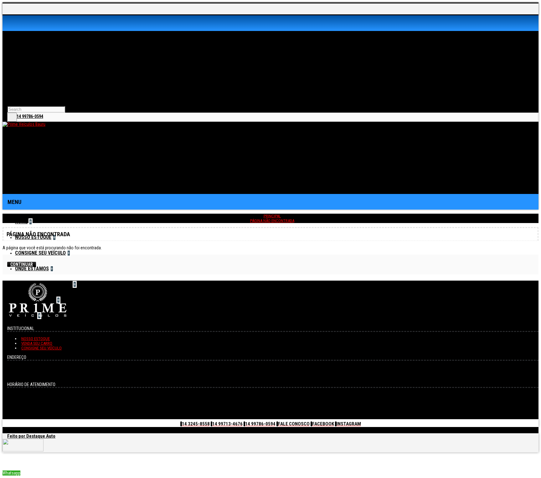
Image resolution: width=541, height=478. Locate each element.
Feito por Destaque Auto (31, 436)
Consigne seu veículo (41, 348)
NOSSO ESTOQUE (35, 338)
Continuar (21, 264)
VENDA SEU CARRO (36, 343)
